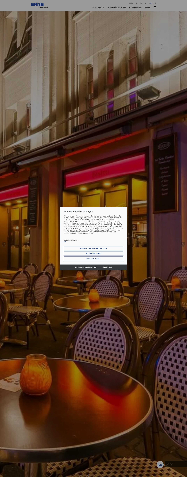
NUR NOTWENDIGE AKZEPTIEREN (93, 248)
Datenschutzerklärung (86, 267)
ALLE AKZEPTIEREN (93, 253)
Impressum (107, 267)
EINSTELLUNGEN (93, 259)
